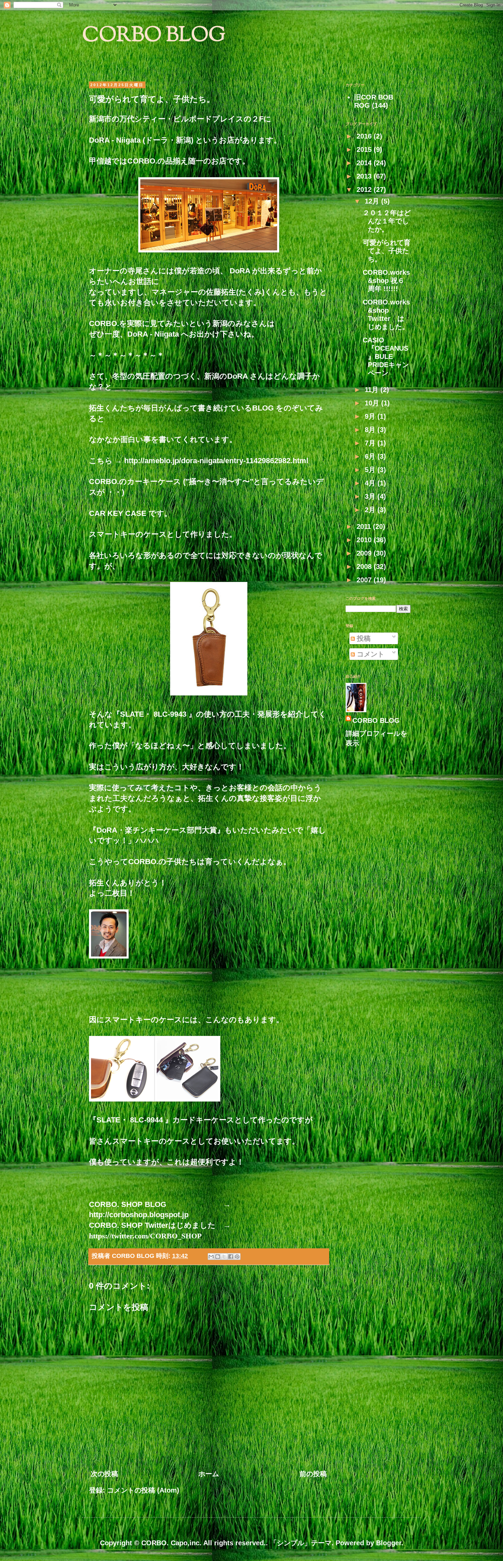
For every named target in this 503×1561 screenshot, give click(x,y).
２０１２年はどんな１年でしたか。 (387, 221)
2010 (365, 540)
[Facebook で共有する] (230, 1256)
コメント (369, 654)
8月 (371, 429)
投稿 (363, 638)
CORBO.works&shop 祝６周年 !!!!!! (386, 280)
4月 (371, 483)
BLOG (263, 408)
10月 (373, 403)
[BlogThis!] (217, 1256)
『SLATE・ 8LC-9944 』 (130, 1120)
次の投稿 (104, 1474)
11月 (373, 389)
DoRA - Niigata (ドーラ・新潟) (142, 140)
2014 (365, 163)
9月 (371, 416)
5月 (371, 469)
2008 (365, 566)
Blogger (388, 1543)
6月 (371, 456)
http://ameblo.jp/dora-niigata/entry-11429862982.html (216, 460)
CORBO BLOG (153, 36)
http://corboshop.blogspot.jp (139, 1214)
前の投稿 (313, 1474)
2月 (371, 509)
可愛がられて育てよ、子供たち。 (387, 251)
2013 (365, 176)
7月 (371, 443)
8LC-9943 (171, 714)
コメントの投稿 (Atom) (143, 1490)
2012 (365, 189)
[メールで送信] (211, 1256)
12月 (373, 201)
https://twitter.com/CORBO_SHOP (145, 1236)
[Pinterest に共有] (237, 1256)
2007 (365, 580)
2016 (365, 136)
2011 (365, 526)
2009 (365, 553)
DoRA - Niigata (153, 334)
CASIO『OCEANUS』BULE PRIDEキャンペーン (386, 356)
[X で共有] (224, 1256)
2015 (365, 149)
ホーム (208, 1474)
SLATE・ (137, 714)
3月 (371, 496)
